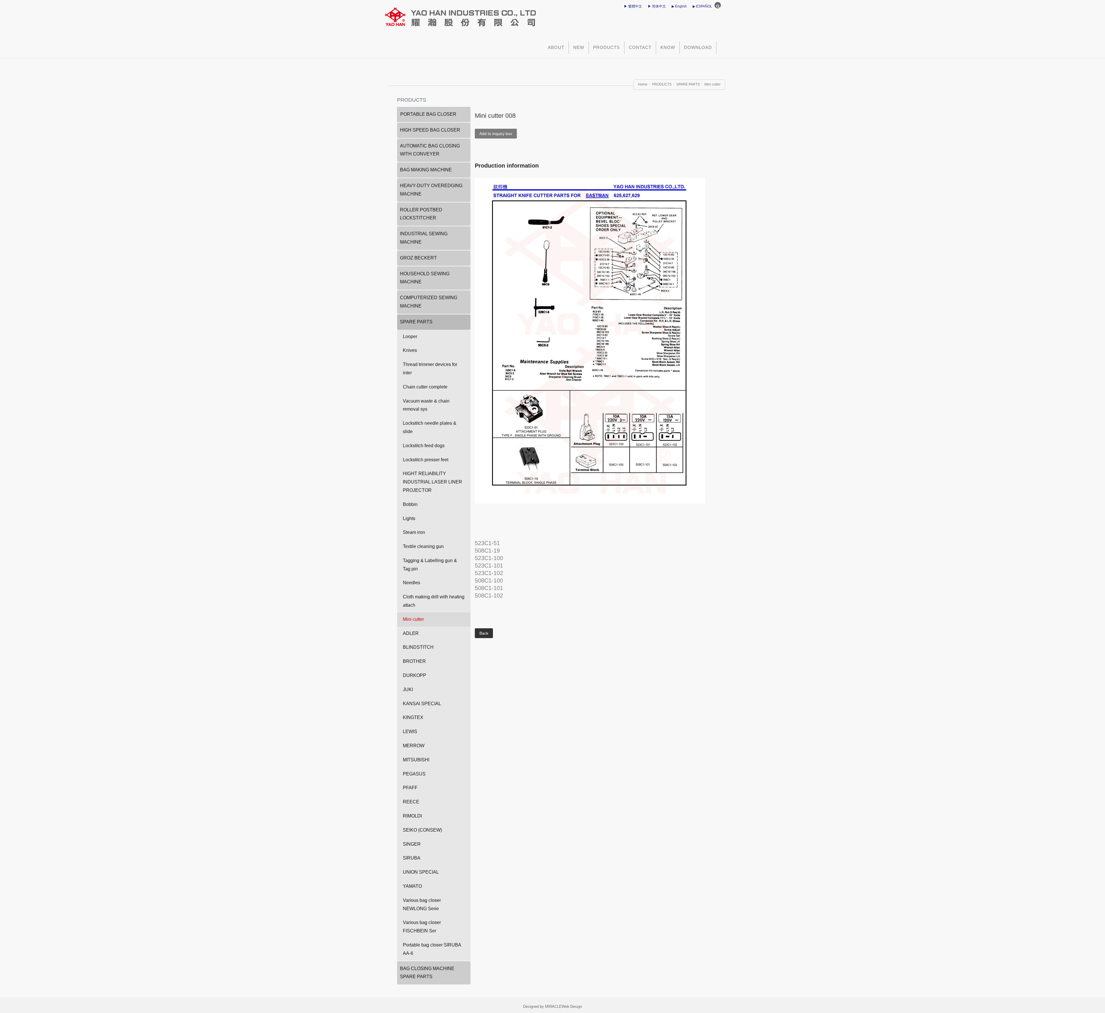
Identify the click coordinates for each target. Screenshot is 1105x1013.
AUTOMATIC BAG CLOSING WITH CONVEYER (430, 150)
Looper (410, 336)
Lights (409, 518)
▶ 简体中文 (657, 6)
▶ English (679, 6)
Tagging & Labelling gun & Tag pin (430, 564)
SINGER (412, 844)
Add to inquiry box (495, 133)
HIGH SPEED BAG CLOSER (430, 130)
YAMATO (412, 886)
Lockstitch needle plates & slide (429, 427)
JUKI (408, 689)
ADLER (411, 633)
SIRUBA (411, 857)
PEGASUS (414, 773)
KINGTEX (413, 717)
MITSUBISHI (416, 759)
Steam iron (414, 532)
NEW (578, 47)
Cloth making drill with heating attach (433, 601)
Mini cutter (712, 84)
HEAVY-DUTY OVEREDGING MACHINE (431, 189)
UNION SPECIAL (421, 872)
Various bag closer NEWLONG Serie (422, 904)
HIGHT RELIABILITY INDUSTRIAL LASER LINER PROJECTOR (432, 482)
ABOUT (556, 47)
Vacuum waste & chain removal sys (426, 405)
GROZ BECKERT (418, 257)
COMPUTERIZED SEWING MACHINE (428, 301)
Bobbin (410, 504)
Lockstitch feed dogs (424, 445)
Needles (411, 582)
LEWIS (410, 731)
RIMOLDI (412, 815)
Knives (410, 350)
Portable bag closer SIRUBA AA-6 (432, 949)
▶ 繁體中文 (633, 6)
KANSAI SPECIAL (422, 703)
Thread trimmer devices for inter (430, 368)
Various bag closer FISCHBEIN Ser (422, 926)
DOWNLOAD (698, 47)
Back (483, 633)
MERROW (413, 745)
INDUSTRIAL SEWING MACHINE (423, 237)
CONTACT (640, 47)
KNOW (667, 47)
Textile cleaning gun (423, 546)
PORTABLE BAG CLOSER (428, 114)
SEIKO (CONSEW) (422, 830)
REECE (411, 801)
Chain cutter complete (425, 386)
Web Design (572, 1006)
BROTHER (414, 661)
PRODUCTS (606, 47)
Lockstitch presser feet (425, 459)
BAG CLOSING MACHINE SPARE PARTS (427, 972)
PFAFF (410, 787)
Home (642, 84)
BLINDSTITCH (418, 647)
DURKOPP (414, 675)
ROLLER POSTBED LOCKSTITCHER (421, 214)
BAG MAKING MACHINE (426, 169)
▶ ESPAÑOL (702, 6)
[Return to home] (499, 14)
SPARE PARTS (688, 84)
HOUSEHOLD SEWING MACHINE (424, 277)
